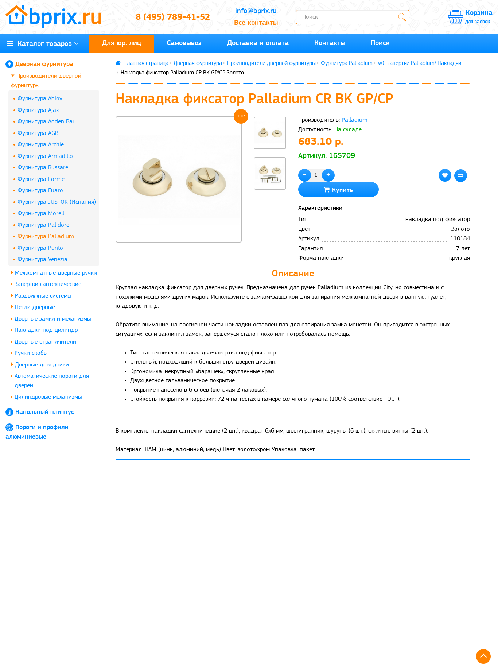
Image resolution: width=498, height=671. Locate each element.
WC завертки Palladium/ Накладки (419, 63)
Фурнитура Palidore (43, 225)
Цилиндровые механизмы (48, 397)
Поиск (380, 43)
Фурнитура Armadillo (45, 156)
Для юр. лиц (121, 43)
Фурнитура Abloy (39, 99)
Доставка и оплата (258, 43)
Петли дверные (34, 307)
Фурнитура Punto (40, 248)
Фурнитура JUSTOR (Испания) (56, 202)
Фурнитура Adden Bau (46, 122)
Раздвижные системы (42, 296)
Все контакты (256, 23)
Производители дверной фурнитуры (46, 81)
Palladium (354, 120)
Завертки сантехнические (48, 284)
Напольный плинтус (44, 412)
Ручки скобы (31, 353)
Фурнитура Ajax (38, 110)
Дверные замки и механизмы (53, 319)
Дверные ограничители (45, 342)
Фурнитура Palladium (45, 236)
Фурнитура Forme (41, 179)
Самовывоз (184, 43)
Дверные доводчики (41, 365)
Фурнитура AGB (37, 133)
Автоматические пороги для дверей (52, 381)
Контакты (329, 43)
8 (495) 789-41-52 (173, 17)
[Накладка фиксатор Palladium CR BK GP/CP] (179, 179)
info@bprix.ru (256, 11)
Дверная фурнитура (44, 64)
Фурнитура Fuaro (40, 190)
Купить (341, 190)
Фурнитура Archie (40, 144)
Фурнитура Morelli (41, 213)
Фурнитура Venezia (42, 259)
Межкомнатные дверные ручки (55, 273)
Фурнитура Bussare (42, 167)
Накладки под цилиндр (46, 330)
